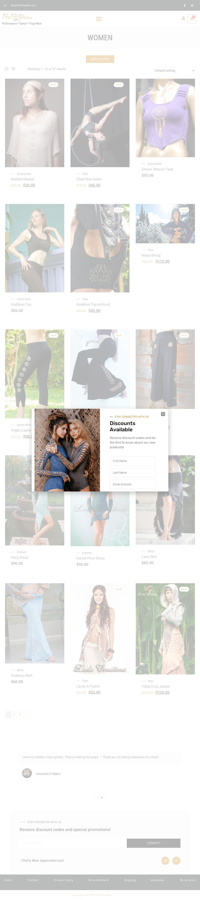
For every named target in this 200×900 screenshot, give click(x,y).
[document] (100, 450)
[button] (163, 414)
